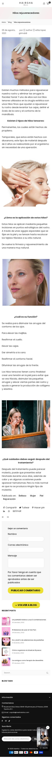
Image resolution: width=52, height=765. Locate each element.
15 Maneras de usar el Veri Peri (24, 630)
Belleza (22, 495)
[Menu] (3, 3)
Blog (10, 22)
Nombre (12, 533)
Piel (41, 495)
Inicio (4, 22)
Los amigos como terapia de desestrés (27, 661)
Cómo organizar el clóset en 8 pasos (26, 650)
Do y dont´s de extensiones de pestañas (28, 640)
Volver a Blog (27, 605)
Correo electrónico (18, 544)
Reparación (9, 499)
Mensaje (12, 555)
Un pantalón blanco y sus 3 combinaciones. (29, 620)
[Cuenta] (44, 3)
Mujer (33, 495)
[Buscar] (47, 672)
